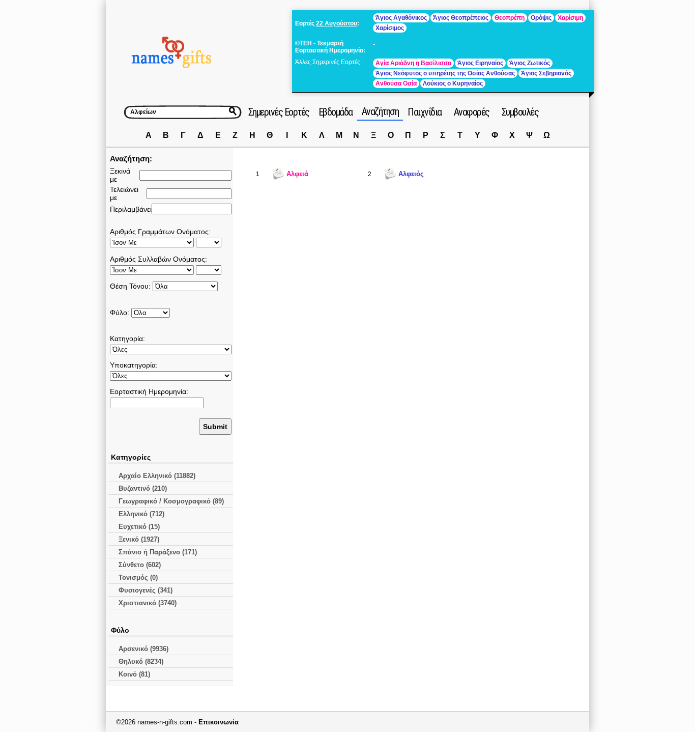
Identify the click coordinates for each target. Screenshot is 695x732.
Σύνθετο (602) (140, 565)
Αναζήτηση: (131, 158)
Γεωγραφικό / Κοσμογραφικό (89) (171, 501)
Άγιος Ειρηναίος (480, 63)
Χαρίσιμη (570, 17)
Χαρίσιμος (389, 28)
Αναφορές (471, 112)
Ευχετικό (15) (139, 526)
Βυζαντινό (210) (143, 488)
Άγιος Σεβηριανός (546, 73)
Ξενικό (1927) (139, 539)
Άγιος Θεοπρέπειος (460, 17)
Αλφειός (411, 174)
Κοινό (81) (134, 674)
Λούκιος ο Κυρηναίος (453, 83)
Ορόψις (541, 17)
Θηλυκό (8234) (141, 661)
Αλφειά (297, 174)
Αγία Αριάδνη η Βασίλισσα (413, 63)
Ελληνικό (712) (141, 514)
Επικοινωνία (218, 722)
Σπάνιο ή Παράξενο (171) (158, 552)
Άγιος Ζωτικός (529, 63)
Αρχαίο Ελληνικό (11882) (157, 476)
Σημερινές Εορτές (278, 112)
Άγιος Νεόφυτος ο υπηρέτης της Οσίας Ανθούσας (445, 73)
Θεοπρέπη (510, 17)
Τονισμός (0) (138, 577)
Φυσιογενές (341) (145, 590)
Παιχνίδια (425, 112)
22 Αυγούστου (336, 23)
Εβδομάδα (335, 112)
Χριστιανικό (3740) (148, 603)
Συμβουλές (520, 112)
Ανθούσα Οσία (396, 83)
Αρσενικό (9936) (143, 649)
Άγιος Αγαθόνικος (401, 17)
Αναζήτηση (380, 111)
